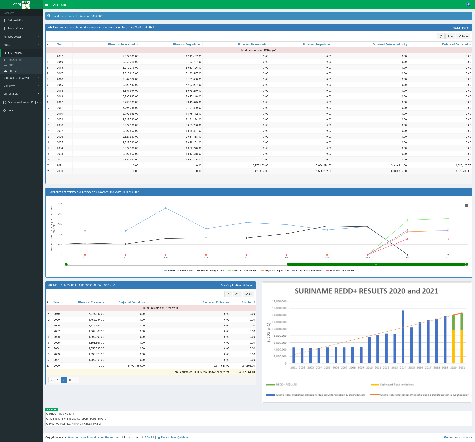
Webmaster (465, 437)
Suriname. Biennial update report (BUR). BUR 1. (77, 418)
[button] (46, 4)
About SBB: (60, 4)
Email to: (174, 437)
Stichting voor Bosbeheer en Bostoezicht (94, 437)
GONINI (149, 437)
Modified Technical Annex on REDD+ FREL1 (74, 423)
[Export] (450, 36)
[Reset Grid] (441, 36)
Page (464, 36)
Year (59, 44)
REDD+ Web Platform (61, 413)
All (250, 294)
